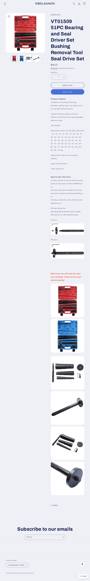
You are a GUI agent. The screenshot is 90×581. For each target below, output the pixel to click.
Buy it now (67, 92)
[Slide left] (8, 58)
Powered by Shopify (27, 573)
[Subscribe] (63, 537)
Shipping (54, 68)
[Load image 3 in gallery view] (29, 58)
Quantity (54, 72)
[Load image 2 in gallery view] (22, 58)
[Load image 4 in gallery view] (36, 58)
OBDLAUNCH (15, 573)
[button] (4, 3)
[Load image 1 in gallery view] (14, 58)
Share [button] (55, 505)
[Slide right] (42, 58)
